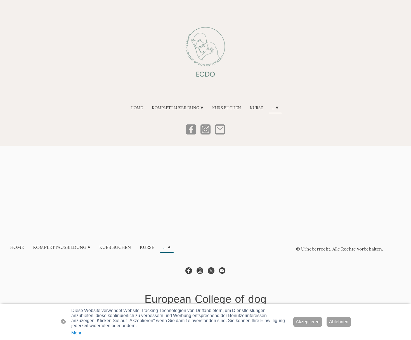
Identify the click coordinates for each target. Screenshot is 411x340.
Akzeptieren (308, 321)
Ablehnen (338, 321)
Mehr (76, 332)
